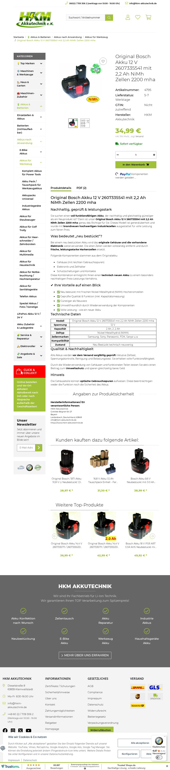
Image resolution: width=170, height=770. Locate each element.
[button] (128, 17)
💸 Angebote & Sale (26, 355)
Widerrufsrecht (97, 710)
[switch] (159, 757)
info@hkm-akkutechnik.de (143, 3)
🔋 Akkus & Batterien (23, 106)
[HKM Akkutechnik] (34, 19)
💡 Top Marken (26, 63)
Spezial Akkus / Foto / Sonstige (29, 305)
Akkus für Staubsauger (27, 218)
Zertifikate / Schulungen (60, 686)
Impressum (14, 760)
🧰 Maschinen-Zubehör (26, 95)
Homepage (52, 728)
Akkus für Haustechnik (27, 263)
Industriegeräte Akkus (31, 207)
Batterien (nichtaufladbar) (25, 129)
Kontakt (50, 704)
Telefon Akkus (28, 296)
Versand (139, 136)
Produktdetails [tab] (61, 188)
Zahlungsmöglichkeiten (60, 710)
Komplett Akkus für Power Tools (32, 172)
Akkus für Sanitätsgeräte (29, 287)
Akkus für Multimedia (27, 253)
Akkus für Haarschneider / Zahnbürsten (29, 241)
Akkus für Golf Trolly (28, 228)
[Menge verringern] (118, 155)
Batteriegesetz (97, 716)
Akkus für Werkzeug (26, 162)
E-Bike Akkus (23, 152)
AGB (90, 686)
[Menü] (165, 737)
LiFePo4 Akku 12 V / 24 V (29, 315)
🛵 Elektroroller (26, 346)
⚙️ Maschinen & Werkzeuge (25, 73)
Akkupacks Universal (29, 197)
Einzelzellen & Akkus (25, 117)
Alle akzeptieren (140, 742)
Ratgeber (51, 722)
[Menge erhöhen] (154, 155)
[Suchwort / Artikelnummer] (109, 17)
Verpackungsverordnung (103, 722)
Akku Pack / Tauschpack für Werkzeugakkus (32, 185)
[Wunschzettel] (138, 17)
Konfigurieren (129, 753)
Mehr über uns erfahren (86, 655)
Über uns (50, 698)
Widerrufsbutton (100, 730)
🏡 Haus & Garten (23, 84)
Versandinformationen (59, 716)
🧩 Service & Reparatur (24, 337)
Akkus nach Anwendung (24, 141)
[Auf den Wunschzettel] (103, 61)
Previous (55, 536)
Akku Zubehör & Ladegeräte (26, 326)
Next (151, 536)
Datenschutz (30, 760)
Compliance (95, 692)
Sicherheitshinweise (57, 692)
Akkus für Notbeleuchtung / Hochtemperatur (30, 276)
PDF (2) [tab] (81, 188)
